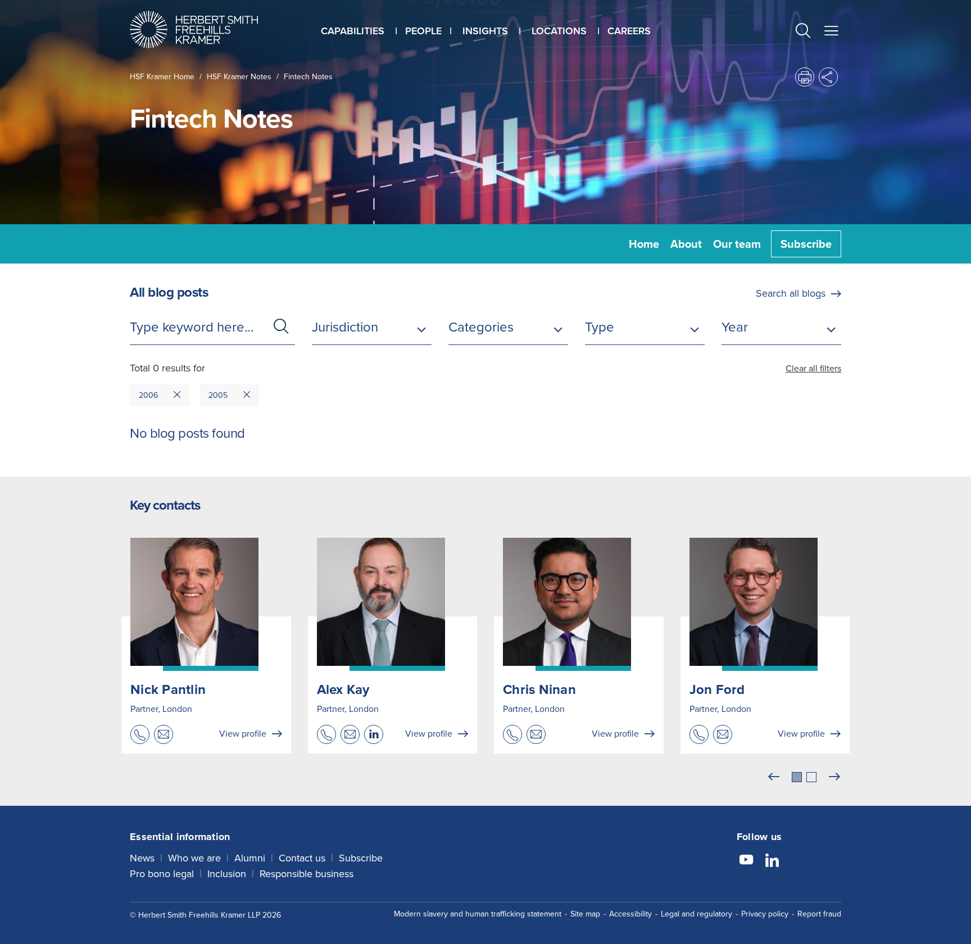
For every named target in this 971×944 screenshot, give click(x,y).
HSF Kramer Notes (239, 77)
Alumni (249, 858)
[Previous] (774, 777)
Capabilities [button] (352, 31)
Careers (629, 31)
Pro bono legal (162, 873)
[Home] (208, 29)
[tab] (797, 777)
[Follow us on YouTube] (746, 861)
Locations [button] (559, 31)
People (423, 31)
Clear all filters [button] (813, 368)
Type (599, 327)
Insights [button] (485, 31)
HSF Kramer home (162, 77)
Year (735, 327)
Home (644, 243)
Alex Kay (343, 689)
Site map (585, 914)
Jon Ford (717, 689)
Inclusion (226, 873)
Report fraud (819, 914)
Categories (481, 327)
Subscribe (806, 243)
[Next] (834, 777)
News (142, 858)
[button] (803, 32)
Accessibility (630, 914)
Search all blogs (790, 293)
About (686, 243)
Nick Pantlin (168, 689)
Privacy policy (764, 914)
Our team (737, 243)
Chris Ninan (539, 689)
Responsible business (306, 873)
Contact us (302, 858)
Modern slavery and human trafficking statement (477, 914)
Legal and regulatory (696, 914)
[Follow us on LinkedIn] (772, 861)
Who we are (194, 858)
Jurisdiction (345, 327)
